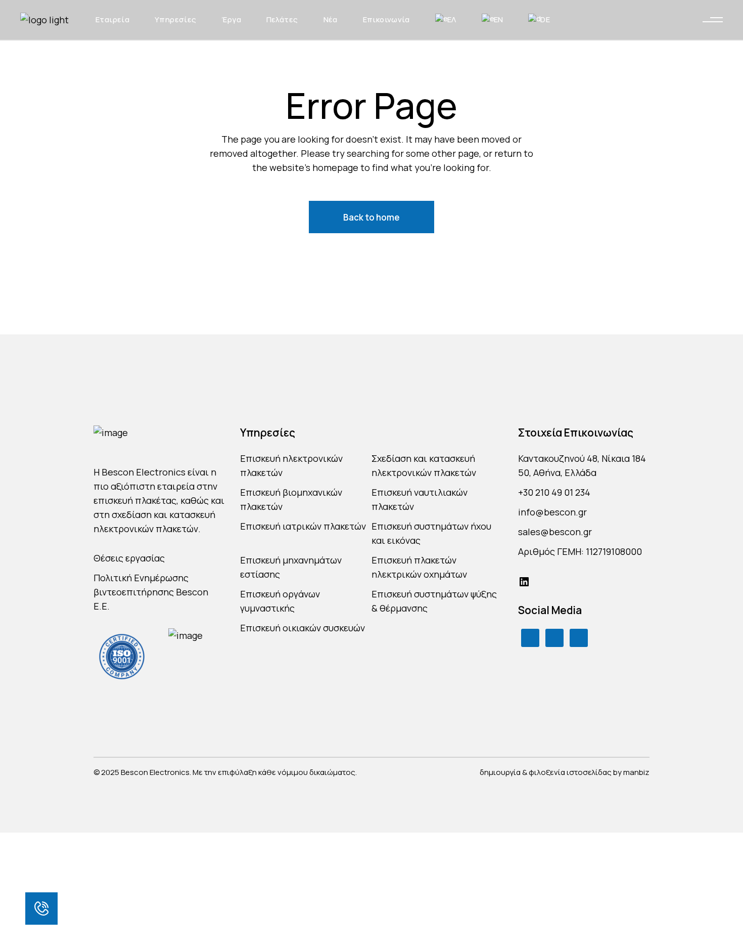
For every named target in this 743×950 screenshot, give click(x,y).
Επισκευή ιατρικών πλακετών (303, 526)
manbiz (636, 772)
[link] (41, 908)
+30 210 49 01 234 (554, 492)
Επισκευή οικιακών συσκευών (302, 628)
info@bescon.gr (552, 512)
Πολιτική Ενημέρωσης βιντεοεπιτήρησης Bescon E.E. (151, 592)
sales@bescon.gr (555, 532)
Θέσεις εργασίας (129, 558)
